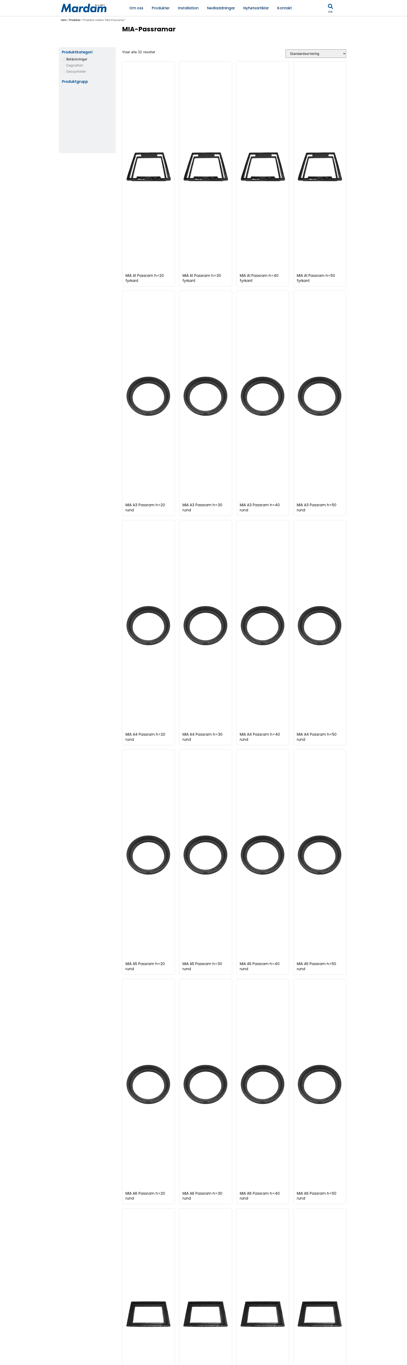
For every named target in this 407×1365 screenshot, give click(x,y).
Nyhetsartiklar (256, 8)
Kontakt (284, 8)
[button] (330, 6)
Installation (188, 8)
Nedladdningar (221, 8)
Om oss (136, 8)
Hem (64, 20)
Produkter (161, 8)
